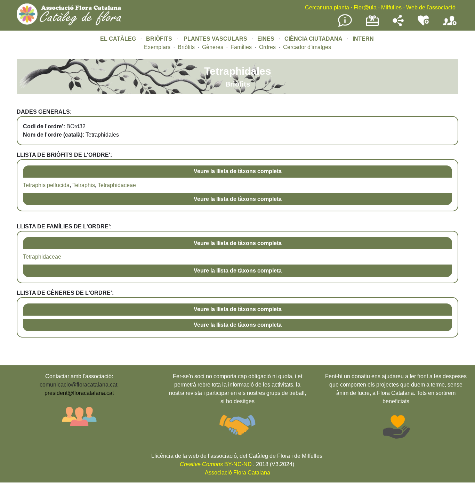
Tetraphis (83, 185)
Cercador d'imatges (307, 47)
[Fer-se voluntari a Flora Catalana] (423, 24)
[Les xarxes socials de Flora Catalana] (398, 24)
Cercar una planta (327, 7)
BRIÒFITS (160, 39)
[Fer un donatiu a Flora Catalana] (372, 25)
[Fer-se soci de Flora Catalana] (450, 26)
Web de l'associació (431, 7)
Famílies (241, 47)
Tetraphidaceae (117, 185)
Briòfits (186, 47)
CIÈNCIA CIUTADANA (313, 39)
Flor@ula (365, 7)
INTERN (363, 39)
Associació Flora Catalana (237, 473)
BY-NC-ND (216, 464)
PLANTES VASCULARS (215, 39)
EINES (265, 39)
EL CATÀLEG (118, 39)
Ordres (267, 47)
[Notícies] (345, 26)
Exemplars (157, 47)
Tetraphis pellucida (46, 185)
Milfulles (391, 7)
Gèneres (212, 47)
